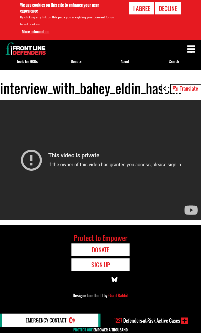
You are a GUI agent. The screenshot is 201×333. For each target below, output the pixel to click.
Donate (76, 61)
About (125, 61)
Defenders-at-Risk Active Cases (147, 320)
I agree (141, 8)
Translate (189, 88)
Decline (168, 8)
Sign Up (100, 265)
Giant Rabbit (118, 295)
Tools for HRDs (27, 61)
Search (174, 61)
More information (35, 31)
